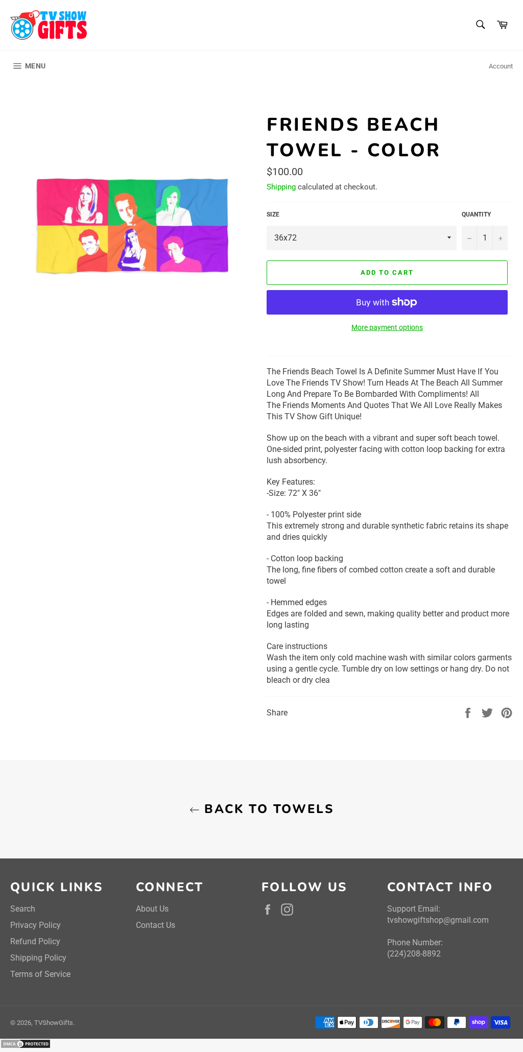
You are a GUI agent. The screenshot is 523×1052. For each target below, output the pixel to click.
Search (22, 909)
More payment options (387, 327)
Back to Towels (267, 809)
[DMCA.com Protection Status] (25, 1046)
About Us (152, 909)
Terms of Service (40, 974)
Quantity (476, 214)
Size (273, 214)
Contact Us (155, 925)
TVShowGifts (53, 1022)
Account (501, 66)
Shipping (281, 187)
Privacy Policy (35, 925)
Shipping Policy (38, 958)
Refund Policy (35, 941)
